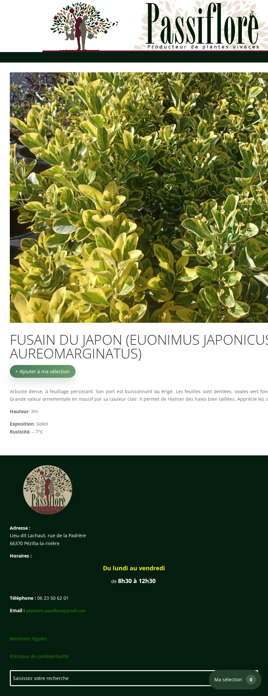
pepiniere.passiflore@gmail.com (56, 611)
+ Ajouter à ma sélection (42, 371)
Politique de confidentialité (39, 656)
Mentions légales (28, 638)
